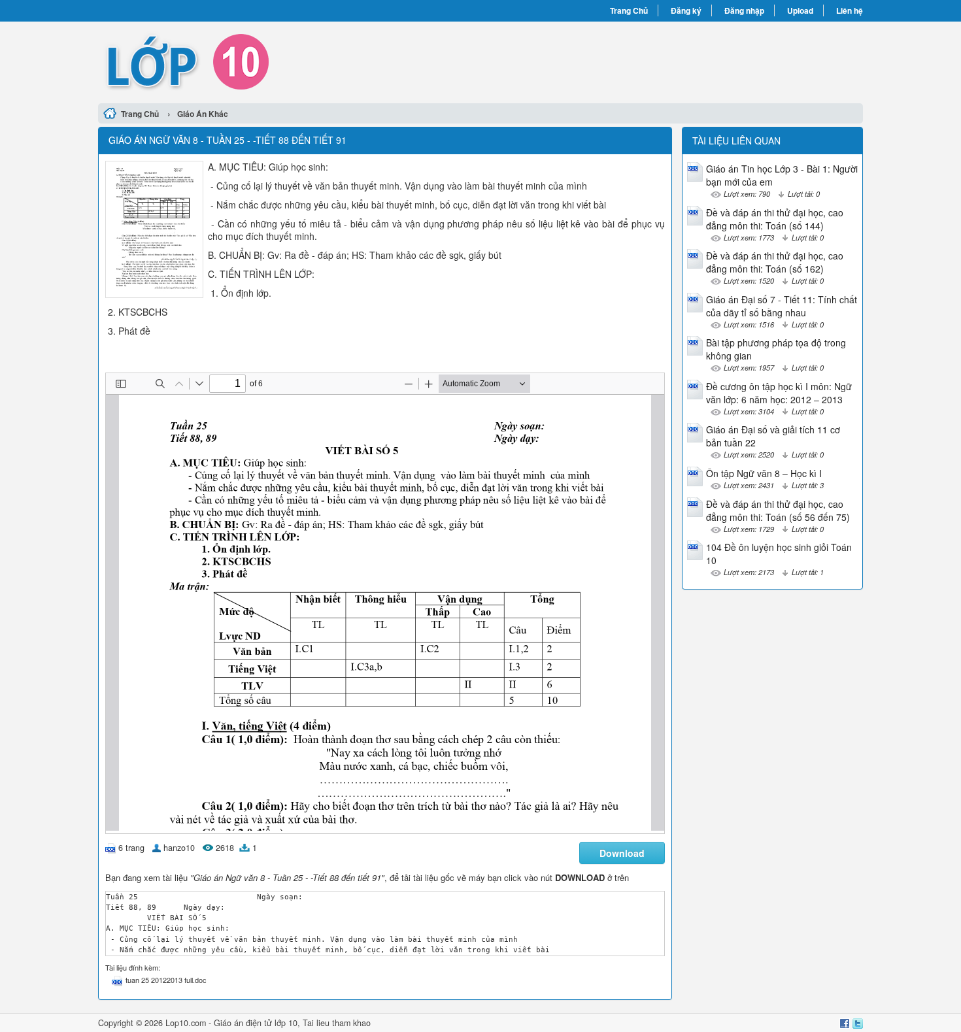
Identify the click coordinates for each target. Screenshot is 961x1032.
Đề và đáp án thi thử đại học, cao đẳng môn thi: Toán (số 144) (774, 219)
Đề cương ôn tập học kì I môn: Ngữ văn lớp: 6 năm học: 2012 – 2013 (779, 393)
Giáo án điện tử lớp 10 (255, 1023)
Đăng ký (686, 10)
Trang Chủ (629, 10)
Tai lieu (316, 1023)
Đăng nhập (744, 10)
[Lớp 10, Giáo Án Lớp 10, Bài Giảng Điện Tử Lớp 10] (289, 60)
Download (622, 852)
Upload (800, 10)
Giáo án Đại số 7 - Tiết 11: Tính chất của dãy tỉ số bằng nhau (781, 306)
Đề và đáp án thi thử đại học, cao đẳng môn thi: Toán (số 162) (774, 262)
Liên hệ (849, 10)
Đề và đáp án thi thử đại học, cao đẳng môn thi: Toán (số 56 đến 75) (778, 510)
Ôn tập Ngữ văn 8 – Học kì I (764, 473)
